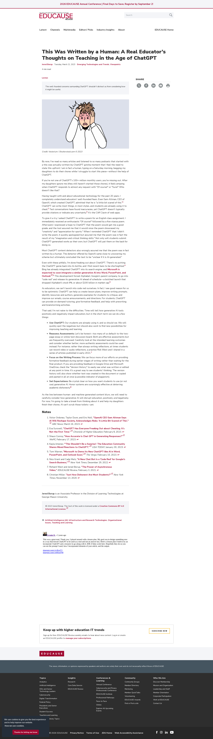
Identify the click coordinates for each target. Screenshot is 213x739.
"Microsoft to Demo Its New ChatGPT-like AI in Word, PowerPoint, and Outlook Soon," (84, 453)
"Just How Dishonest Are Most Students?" (88, 474)
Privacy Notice (77, 733)
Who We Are (159, 678)
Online (98, 705)
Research (71, 682)
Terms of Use (92, 733)
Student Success (46, 711)
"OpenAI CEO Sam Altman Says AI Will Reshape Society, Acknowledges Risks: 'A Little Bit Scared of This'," (89, 419)
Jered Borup (47, 64)
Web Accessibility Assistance (129, 733)
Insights (72, 678)
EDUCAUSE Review (75, 689)
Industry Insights (105, 29)
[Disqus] (85, 562)
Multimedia (69, 29)
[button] (175, 733)
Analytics (43, 682)
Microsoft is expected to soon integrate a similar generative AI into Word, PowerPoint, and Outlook (84, 273)
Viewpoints (115, 64)
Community (130, 678)
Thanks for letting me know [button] (25, 732)
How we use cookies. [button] (14, 726)
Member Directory (132, 685)
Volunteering (130, 696)
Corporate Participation (162, 696)
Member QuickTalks (132, 692)
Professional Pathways (105, 697)
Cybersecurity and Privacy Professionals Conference (106, 689)
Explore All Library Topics (49, 719)
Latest (43, 29)
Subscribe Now (159, 631)
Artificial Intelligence (47, 685)
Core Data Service (75, 685)
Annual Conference (104, 684)
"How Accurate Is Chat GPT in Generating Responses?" (93, 436)
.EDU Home (107, 733)
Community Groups (132, 682)
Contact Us (157, 703)
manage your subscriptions (78, 638)
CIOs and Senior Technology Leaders (47, 690)
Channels (55, 29)
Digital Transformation (48, 698)
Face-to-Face (101, 701)
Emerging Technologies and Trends (93, 64)
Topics (42, 678)
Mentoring (129, 689)
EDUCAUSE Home (164, 29)
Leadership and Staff (161, 689)
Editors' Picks (86, 29)
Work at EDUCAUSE (161, 700)
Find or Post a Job (131, 703)
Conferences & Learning (103, 679)
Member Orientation (161, 692)
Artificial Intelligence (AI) (56, 520)
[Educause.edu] (51, 653)
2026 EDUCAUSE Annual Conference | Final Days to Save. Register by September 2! (106, 4)
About (121, 29)
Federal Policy (44, 702)
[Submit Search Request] (171, 15)
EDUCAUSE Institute (104, 694)
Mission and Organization (163, 685)
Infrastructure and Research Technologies (88, 520)
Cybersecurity (44, 695)
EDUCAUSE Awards (133, 700)
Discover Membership (161, 682)
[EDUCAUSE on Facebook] (156, 732)
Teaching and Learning (48, 715)
